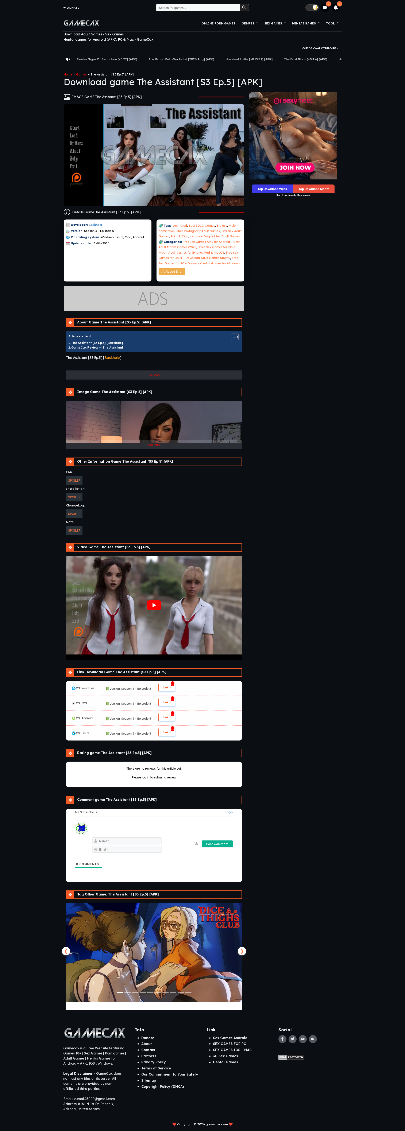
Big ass (222, 226)
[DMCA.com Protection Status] (291, 1057)
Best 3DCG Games (202, 226)
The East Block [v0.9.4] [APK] (222, 59)
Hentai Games (225, 1062)
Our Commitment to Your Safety (169, 1074)
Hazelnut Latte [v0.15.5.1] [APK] (165, 59)
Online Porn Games (218, 23)
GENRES (248, 23)
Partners (148, 1056)
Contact (148, 1050)
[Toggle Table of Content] (233, 337)
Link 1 (167, 687)
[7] (336, 7)
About (146, 1044)
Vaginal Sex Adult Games (222, 236)
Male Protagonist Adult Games (198, 231)
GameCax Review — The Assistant (97, 347)
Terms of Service (156, 1068)
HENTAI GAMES (304, 23)
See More (154, 375)
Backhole (96, 225)
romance (196, 236)
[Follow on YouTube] (303, 1039)
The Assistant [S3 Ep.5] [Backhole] (97, 343)
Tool (330, 23)
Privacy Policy (153, 1062)
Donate (73, 7)
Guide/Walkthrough (320, 48)
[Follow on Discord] (313, 1039)
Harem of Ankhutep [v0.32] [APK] (280, 59)
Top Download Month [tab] (313, 189)
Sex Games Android (230, 1038)
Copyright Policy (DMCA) (162, 1086)
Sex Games (273, 23)
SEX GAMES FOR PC (229, 1044)
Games (81, 74)
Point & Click (179, 236)
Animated (180, 226)
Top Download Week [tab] (272, 189)
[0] (325, 7)
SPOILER (74, 480)
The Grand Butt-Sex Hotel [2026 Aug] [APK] (98, 59)
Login (228, 812)
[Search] (244, 7)
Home (68, 74)
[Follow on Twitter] (293, 1039)
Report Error (174, 271)
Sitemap (148, 1080)
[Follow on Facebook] (282, 1039)
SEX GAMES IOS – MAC (232, 1050)
